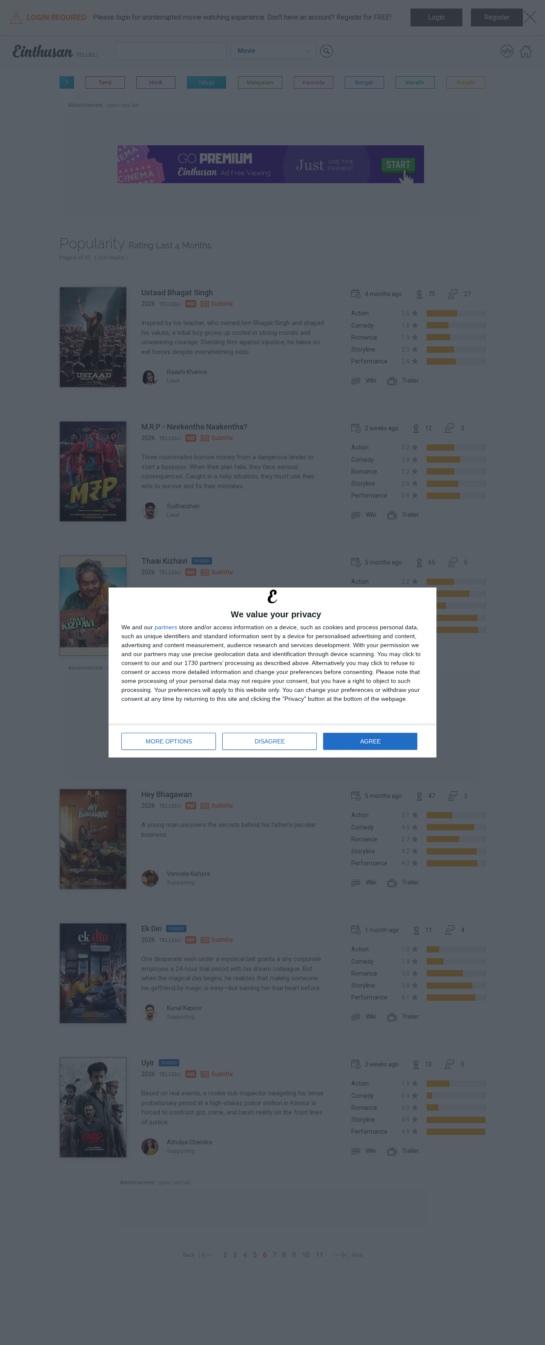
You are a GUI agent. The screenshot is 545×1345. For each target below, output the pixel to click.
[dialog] (272, 672)
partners (166, 627)
